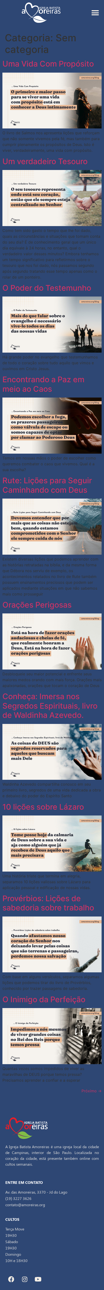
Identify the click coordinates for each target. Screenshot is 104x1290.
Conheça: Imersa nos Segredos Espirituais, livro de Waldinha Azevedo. (49, 706)
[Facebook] (11, 1279)
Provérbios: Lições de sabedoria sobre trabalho (48, 903)
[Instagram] (25, 1279)
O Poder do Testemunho (46, 288)
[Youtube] (38, 1279)
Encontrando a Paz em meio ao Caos (43, 384)
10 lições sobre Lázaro (43, 807)
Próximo (92, 1090)
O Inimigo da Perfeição (43, 999)
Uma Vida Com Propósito (48, 63)
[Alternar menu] (95, 13)
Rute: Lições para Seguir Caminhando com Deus (47, 485)
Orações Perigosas (37, 605)
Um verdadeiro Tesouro (45, 161)
